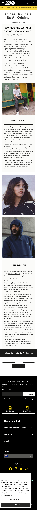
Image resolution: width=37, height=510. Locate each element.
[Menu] (3, 3)
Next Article (28, 361)
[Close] (28, 475)
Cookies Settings (15, 499)
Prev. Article (9, 361)
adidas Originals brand (12, 58)
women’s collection (14, 274)
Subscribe (29, 394)
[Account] (30, 3)
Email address (7, 390)
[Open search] (27, 3)
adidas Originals (10, 39)
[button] (18, 456)
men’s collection (13, 131)
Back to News (18, 366)
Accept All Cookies (15, 505)
